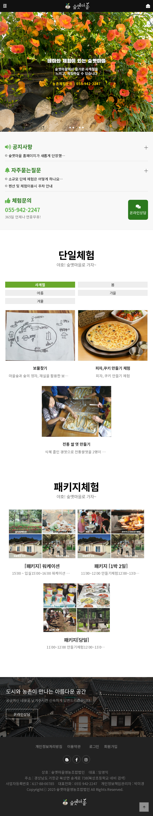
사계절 (40, 284)
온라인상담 (138, 212)
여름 (40, 292)
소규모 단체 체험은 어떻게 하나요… (36, 178)
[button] (70, 127)
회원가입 (110, 746)
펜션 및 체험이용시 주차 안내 (31, 185)
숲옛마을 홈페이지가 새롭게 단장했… (37, 155)
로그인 (94, 746)
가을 (113, 292)
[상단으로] (144, 807)
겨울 (40, 301)
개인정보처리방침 (48, 746)
